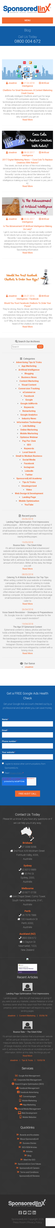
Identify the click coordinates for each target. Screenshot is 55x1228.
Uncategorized (29, 486)
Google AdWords (29, 403)
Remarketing (29, 411)
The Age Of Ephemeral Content (27, 627)
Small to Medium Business (29, 456)
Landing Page (29, 497)
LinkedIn (29, 471)
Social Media (29, 459)
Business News (29, 377)
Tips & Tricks (29, 482)
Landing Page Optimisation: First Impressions (27, 522)
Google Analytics (29, 414)
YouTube (29, 504)
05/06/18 (43, 1015)
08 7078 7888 (29, 915)
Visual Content (29, 385)
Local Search (29, 452)
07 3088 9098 (29, 846)
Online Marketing (29, 429)
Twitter (29, 474)
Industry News (29, 418)
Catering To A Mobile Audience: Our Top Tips (27, 577)
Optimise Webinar (29, 437)
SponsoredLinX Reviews (29, 1176)
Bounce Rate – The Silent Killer (27, 545)
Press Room (19, 1222)
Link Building (29, 426)
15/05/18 (41, 1060)
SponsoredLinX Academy (29, 478)
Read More (27, 119)
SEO (29, 444)
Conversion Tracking (29, 388)
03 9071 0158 (29, 892)
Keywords (29, 407)
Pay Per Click (29, 441)
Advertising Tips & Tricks (29, 362)
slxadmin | (13, 1015)
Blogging (29, 373)
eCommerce (29, 392)
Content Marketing (29, 381)
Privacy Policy (16, 773)
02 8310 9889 (29, 869)
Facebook (34, 299)
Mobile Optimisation (29, 501)
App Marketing (29, 366)
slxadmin (12, 83)
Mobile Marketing (29, 433)
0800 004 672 (27, 41)
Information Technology (29, 422)
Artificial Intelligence (29, 370)
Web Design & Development (29, 493)
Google (29, 399)
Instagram (29, 467)
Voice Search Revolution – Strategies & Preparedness (27, 612)
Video (29, 489)
